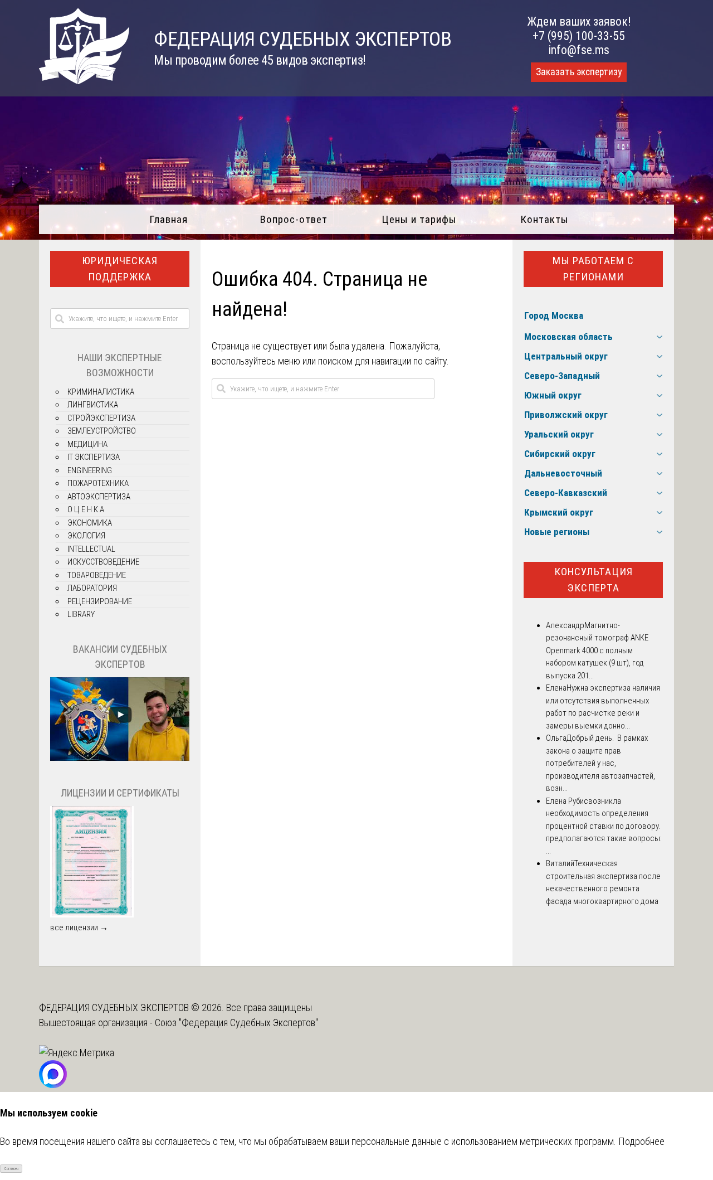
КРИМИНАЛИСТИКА (100, 392)
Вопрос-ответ (294, 219)
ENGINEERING (89, 470)
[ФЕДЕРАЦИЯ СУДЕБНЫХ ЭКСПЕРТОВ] (84, 80)
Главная (168, 219)
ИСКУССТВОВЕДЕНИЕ (103, 562)
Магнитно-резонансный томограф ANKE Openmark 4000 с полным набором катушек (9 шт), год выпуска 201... (597, 650)
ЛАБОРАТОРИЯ (92, 588)
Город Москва (553, 315)
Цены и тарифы (419, 219)
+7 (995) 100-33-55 (579, 36)
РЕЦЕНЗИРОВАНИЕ (99, 601)
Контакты (544, 219)
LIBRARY (81, 614)
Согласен (11, 1169)
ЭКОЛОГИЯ (86, 536)
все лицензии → (79, 927)
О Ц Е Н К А (85, 509)
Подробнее (641, 1141)
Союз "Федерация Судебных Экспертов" (236, 1022)
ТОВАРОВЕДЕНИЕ (96, 575)
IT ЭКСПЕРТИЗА (93, 457)
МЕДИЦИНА (87, 444)
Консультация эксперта (593, 579)
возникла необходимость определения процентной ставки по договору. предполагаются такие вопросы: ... (604, 826)
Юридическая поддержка (120, 268)
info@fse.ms (579, 50)
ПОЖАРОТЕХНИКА (98, 483)
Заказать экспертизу (579, 71)
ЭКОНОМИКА (89, 523)
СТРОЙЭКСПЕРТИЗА (101, 418)
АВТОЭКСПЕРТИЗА (98, 497)
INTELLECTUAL (91, 549)
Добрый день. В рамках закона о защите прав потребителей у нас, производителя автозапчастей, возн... (600, 763)
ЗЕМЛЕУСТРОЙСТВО (101, 431)
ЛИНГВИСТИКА (92, 405)
